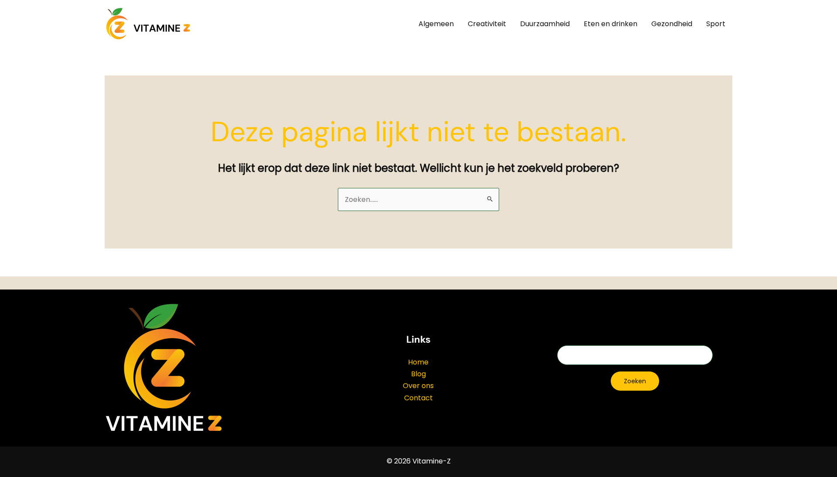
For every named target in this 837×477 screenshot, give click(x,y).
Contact (418, 398)
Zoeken (635, 381)
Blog (418, 374)
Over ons (418, 386)
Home (418, 362)
